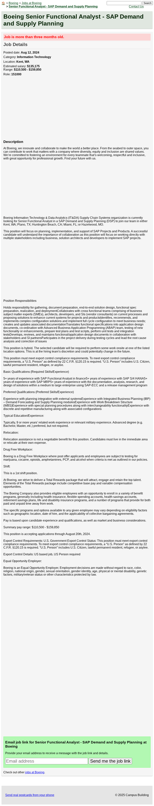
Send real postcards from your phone (29, 795)
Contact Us (136, 6)
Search (147, 3)
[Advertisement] (77, 110)
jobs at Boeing (34, 772)
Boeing (13, 3)
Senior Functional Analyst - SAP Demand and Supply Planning (53, 6)
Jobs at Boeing (32, 3)
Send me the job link (110, 761)
